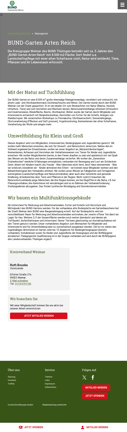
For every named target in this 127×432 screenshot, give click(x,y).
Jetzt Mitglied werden (39, 315)
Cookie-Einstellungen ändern (20, 405)
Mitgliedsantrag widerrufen (54, 405)
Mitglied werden (97, 427)
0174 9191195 (23, 283)
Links (47, 380)
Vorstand (12, 380)
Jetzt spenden (33, 427)
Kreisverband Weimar (19, 33)
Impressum (50, 384)
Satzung (11, 377)
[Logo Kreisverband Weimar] (12, 4)
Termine (48, 377)
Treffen (11, 384)
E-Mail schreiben (19, 280)
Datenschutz (50, 387)
